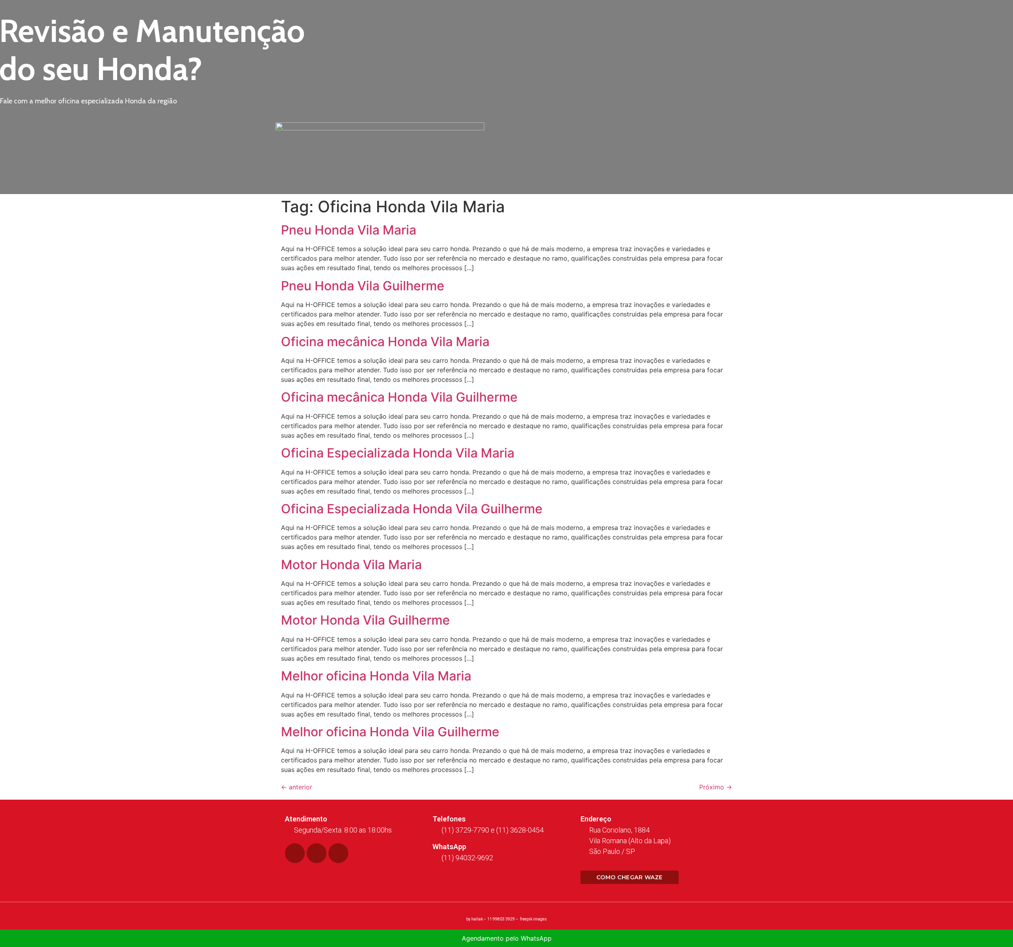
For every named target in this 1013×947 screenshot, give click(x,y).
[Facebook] (295, 853)
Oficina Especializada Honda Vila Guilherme (412, 508)
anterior (296, 787)
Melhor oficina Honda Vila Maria (376, 676)
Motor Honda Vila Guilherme (365, 620)
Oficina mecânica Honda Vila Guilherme (399, 397)
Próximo (715, 787)
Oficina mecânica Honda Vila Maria (385, 341)
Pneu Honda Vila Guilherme (362, 285)
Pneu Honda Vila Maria (348, 230)
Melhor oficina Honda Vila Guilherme (390, 731)
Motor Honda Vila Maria (351, 564)
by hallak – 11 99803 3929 (490, 919)
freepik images (533, 919)
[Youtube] (338, 853)
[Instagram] (316, 853)
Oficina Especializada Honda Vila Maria (397, 453)
